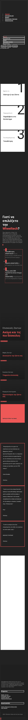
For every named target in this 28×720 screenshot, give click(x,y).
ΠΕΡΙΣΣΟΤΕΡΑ (4, 341)
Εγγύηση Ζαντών (5, 697)
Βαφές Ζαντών (5, 695)
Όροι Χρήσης (4, 708)
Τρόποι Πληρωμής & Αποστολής (9, 707)
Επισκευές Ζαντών (6, 696)
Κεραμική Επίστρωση (6, 698)
